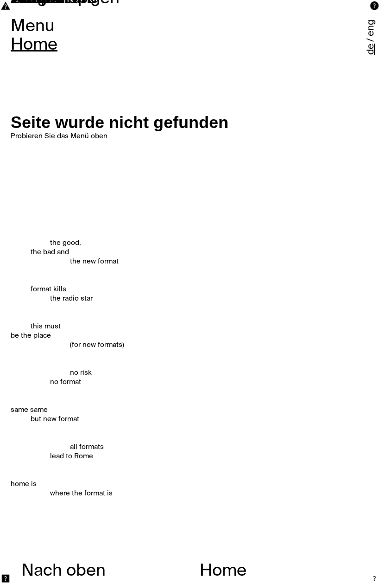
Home (34, 45)
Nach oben (63, 571)
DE (371, 49)
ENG (371, 27)
